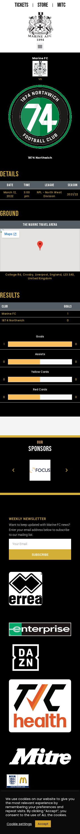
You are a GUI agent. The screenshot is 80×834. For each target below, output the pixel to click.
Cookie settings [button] (19, 824)
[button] (40, 46)
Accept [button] (43, 824)
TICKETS (21, 5)
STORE (43, 5)
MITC (61, 5)
